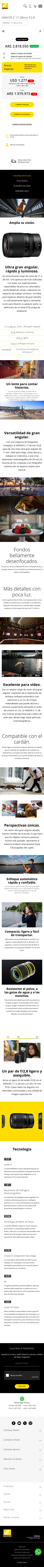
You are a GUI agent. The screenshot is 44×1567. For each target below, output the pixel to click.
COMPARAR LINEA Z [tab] (22, 191)
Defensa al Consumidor (22, 1550)
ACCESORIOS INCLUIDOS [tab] (22, 186)
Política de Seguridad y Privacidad (22, 1555)
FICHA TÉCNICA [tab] (22, 181)
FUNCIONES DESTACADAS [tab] (22, 176)
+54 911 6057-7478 (29, 1405)
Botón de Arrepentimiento (22, 1558)
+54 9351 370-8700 (14, 1405)
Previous (5, 1121)
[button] (4, 31)
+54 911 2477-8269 (29, 1408)
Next (39, 1121)
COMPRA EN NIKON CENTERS (22, 124)
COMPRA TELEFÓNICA (22, 114)
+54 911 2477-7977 (14, 1408)
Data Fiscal (22, 1547)
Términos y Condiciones (22, 1552)
